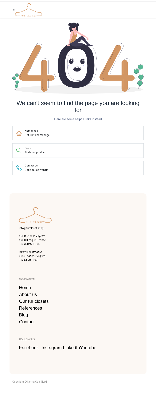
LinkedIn (71, 347)
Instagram (52, 347)
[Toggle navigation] (13, 10)
